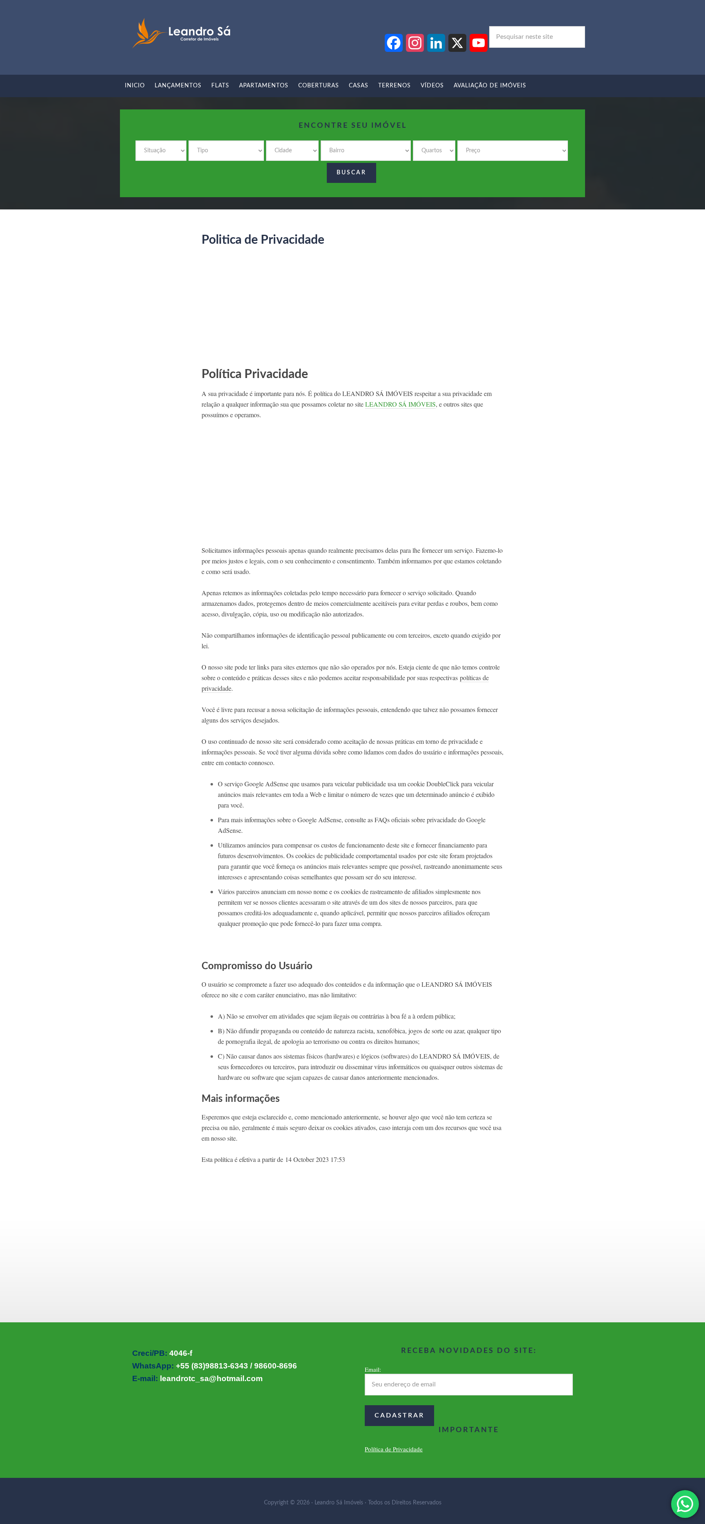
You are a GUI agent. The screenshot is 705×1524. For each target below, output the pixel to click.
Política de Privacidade (394, 1449)
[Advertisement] (352, 310)
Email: (373, 1369)
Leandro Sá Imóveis (181, 33)
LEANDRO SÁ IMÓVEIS (400, 404)
